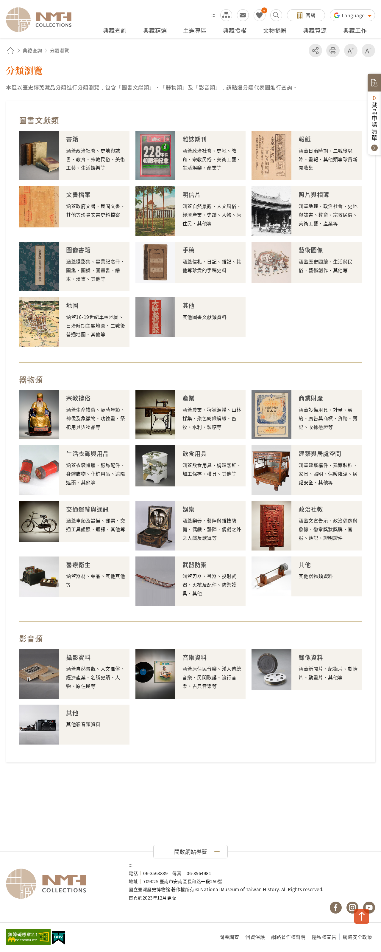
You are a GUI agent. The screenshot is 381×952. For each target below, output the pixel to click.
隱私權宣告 (324, 937)
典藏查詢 (32, 50)
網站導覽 (226, 15)
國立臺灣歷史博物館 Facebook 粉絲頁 (336, 908)
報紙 (305, 139)
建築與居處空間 (320, 453)
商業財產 (311, 398)
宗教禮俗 (78, 398)
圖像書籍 (78, 250)
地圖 (72, 305)
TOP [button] (361, 916)
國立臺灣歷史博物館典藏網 (42, 19)
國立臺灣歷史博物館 (61, 883)
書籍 (72, 139)
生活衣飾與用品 (87, 453)
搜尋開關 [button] (276, 15)
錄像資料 (311, 657)
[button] (190, 851)
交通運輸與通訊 (87, 509)
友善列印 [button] (333, 50)
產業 (188, 398)
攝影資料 (78, 657)
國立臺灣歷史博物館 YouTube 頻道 (369, 908)
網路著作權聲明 (288, 937)
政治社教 (311, 509)
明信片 (191, 194)
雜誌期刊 (194, 139)
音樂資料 (194, 657)
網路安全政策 (357, 937)
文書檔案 (78, 194)
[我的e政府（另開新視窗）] (58, 938)
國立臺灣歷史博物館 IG (352, 908)
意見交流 (243, 15)
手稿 (188, 250)
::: (213, 15)
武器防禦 (194, 564)
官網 (311, 14)
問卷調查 (229, 937)
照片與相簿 (314, 194)
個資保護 (255, 937)
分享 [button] (315, 50)
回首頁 (10, 50)
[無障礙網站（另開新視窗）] (28, 937)
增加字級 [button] (350, 50)
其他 (188, 305)
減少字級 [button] (368, 50)
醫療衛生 (78, 564)
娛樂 (188, 509)
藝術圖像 (311, 250)
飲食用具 (194, 453)
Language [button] (354, 15)
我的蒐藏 (260, 15)
